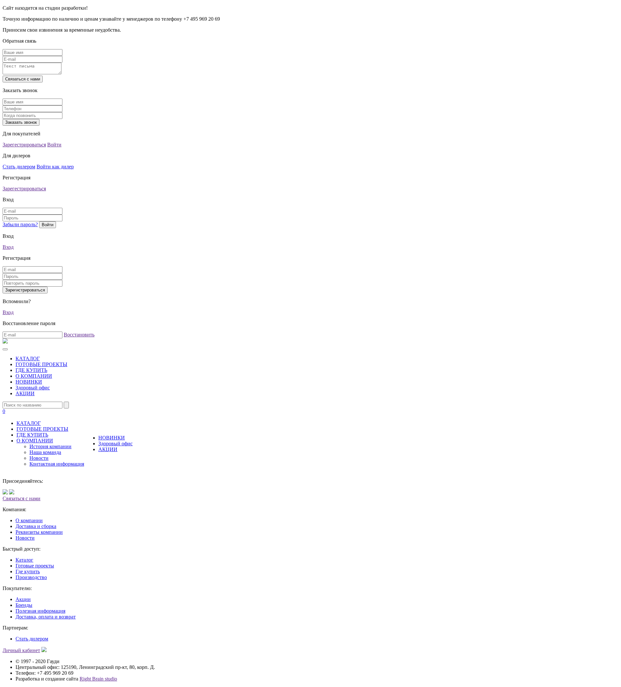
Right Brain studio (98, 679)
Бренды (24, 605)
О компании (29, 520)
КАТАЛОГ (28, 358)
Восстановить (79, 334)
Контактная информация (56, 464)
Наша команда (45, 452)
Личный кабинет (21, 650)
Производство (31, 577)
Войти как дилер (55, 166)
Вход (8, 247)
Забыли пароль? (20, 224)
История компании (50, 446)
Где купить (28, 571)
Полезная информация (40, 611)
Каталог (24, 560)
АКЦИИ (25, 393)
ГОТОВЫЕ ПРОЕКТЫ (41, 364)
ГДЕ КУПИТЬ (31, 370)
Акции (23, 599)
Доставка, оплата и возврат (46, 616)
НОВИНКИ (29, 382)
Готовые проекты (35, 565)
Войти (54, 144)
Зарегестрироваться (24, 144)
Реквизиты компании (39, 532)
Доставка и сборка (36, 526)
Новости (39, 458)
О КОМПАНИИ (34, 376)
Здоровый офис (33, 387)
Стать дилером (19, 166)
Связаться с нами (21, 498)
